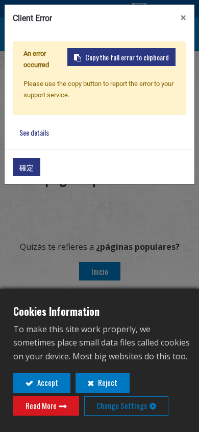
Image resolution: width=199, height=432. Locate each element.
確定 (26, 167)
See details (34, 132)
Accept (47, 382)
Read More (41, 405)
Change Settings (121, 405)
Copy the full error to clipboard (127, 57)
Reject (106, 382)
